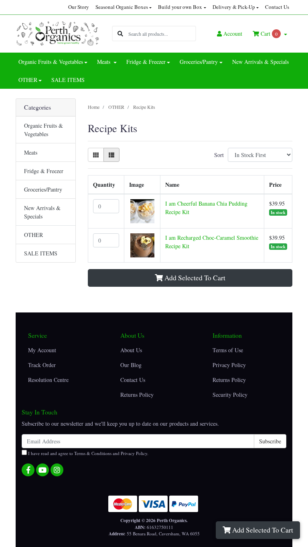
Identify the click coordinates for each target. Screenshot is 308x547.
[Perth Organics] (58, 33)
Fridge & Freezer (43, 171)
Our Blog (131, 365)
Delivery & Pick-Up (234, 6)
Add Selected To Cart (262, 530)
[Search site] (120, 34)
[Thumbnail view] (96, 155)
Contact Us (277, 6)
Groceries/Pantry (43, 189)
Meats (30, 152)
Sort (219, 155)
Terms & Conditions (92, 453)
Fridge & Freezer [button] (146, 61)
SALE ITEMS (68, 80)
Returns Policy (137, 394)
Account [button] (232, 33)
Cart (268, 33)
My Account (42, 350)
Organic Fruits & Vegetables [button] (50, 61)
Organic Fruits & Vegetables (43, 130)
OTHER (33, 235)
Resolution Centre (48, 380)
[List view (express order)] (111, 155)
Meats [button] (104, 61)
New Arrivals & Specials (260, 61)
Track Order (42, 365)
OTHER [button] (27, 80)
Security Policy (230, 394)
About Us (131, 350)
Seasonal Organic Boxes (121, 6)
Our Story (78, 6)
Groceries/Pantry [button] (199, 61)
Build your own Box (180, 6)
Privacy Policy (229, 365)
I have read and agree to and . (87, 453)
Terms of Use (228, 350)
